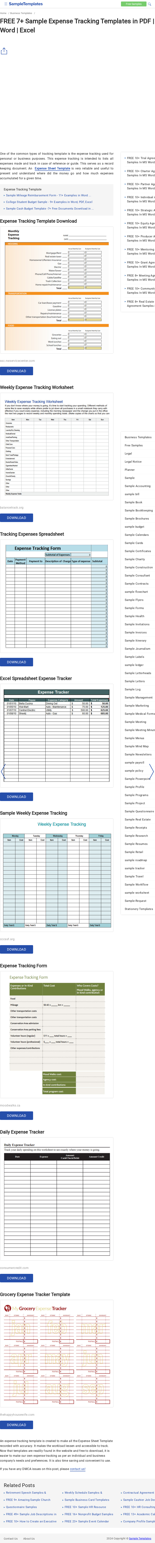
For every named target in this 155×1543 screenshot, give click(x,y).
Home (3, 13)
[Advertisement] (32, 120)
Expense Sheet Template (52, 168)
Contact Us (11, 1538)
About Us (29, 1538)
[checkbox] (6, 3)
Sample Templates (140, 1538)
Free (134, 3)
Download (16, 371)
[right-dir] (151, 771)
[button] (149, 4)
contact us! (77, 1469)
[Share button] (5, 51)
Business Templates (21, 13)
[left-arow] (3, 771)
